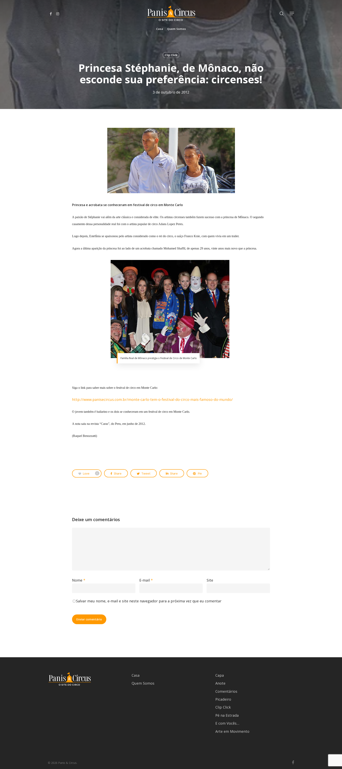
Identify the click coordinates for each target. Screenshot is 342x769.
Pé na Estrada (227, 715)
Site (210, 580)
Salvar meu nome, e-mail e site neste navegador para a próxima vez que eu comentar (148, 601)
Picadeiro (223, 699)
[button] (292, 13)
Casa (136, 675)
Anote (220, 683)
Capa (219, 675)
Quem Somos (143, 683)
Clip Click (171, 55)
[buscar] (281, 13)
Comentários (226, 691)
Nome (78, 580)
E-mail (146, 580)
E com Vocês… (227, 723)
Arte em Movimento (232, 731)
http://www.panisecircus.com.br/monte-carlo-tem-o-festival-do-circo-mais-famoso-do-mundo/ (152, 399)
